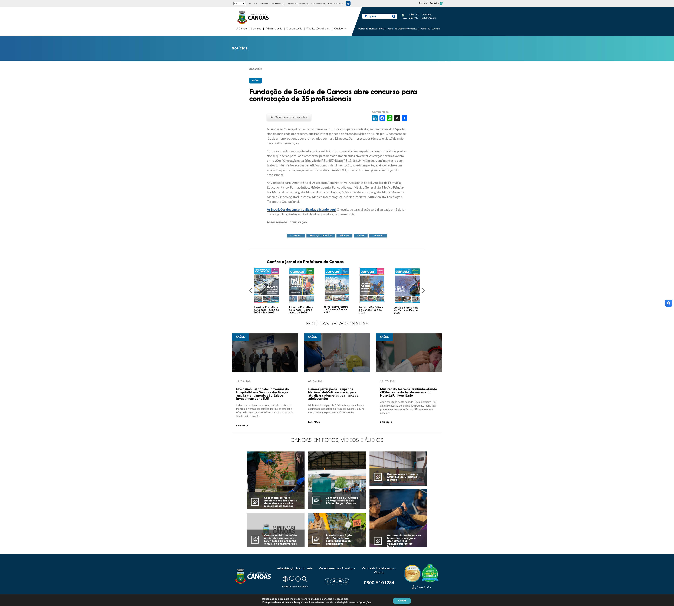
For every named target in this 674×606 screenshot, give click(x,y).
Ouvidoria (340, 28)
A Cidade (241, 28)
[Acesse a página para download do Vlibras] (348, 3)
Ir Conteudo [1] (278, 3)
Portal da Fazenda (430, 28)
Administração (274, 28)
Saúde (255, 80)
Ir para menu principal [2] (298, 3)
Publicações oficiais (318, 28)
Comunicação (294, 28)
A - (250, 3)
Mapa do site (424, 587)
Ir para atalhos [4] (335, 3)
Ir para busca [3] (318, 3)
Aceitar (402, 600)
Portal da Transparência (371, 28)
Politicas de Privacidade (295, 586)
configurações (362, 602)
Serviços (256, 28)
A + (255, 3)
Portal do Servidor (429, 3)
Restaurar (264, 3)
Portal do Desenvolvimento (402, 28)
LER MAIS (242, 425)
